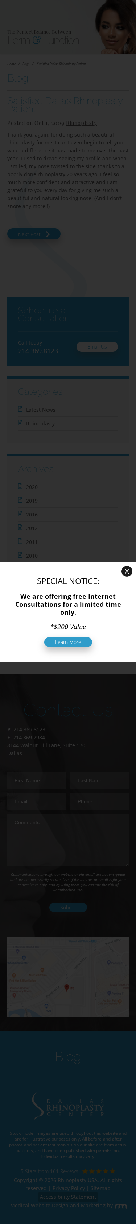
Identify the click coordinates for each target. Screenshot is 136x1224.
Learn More (68, 642)
